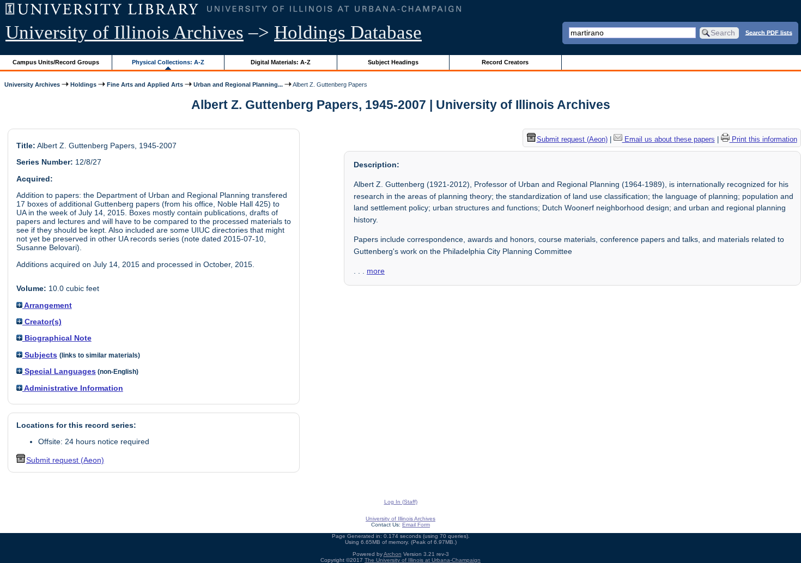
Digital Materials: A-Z (281, 62)
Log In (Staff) (400, 502)
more (376, 271)
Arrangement (47, 305)
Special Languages (59, 371)
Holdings (83, 84)
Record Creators (505, 62)
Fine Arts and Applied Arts (145, 84)
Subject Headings (393, 62)
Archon (393, 554)
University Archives (32, 84)
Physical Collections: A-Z (168, 62)
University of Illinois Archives (124, 32)
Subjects (39, 354)
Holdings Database (348, 32)
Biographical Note (57, 338)
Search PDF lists (768, 32)
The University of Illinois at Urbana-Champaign (423, 560)
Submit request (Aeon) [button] (65, 460)
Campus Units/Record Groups (56, 62)
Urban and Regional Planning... (238, 84)
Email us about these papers (668, 139)
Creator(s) (42, 321)
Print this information (763, 139)
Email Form (416, 525)
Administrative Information (72, 388)
